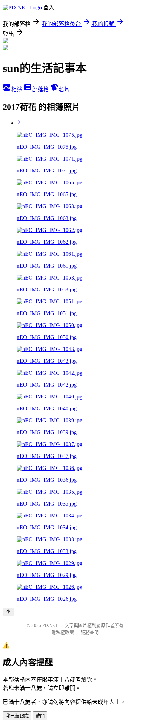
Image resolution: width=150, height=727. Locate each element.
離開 (40, 716)
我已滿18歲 (17, 716)
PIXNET (50, 625)
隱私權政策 (62, 632)
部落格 (41, 89)
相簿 (17, 89)
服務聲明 (90, 632)
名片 (64, 89)
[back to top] (8, 612)
